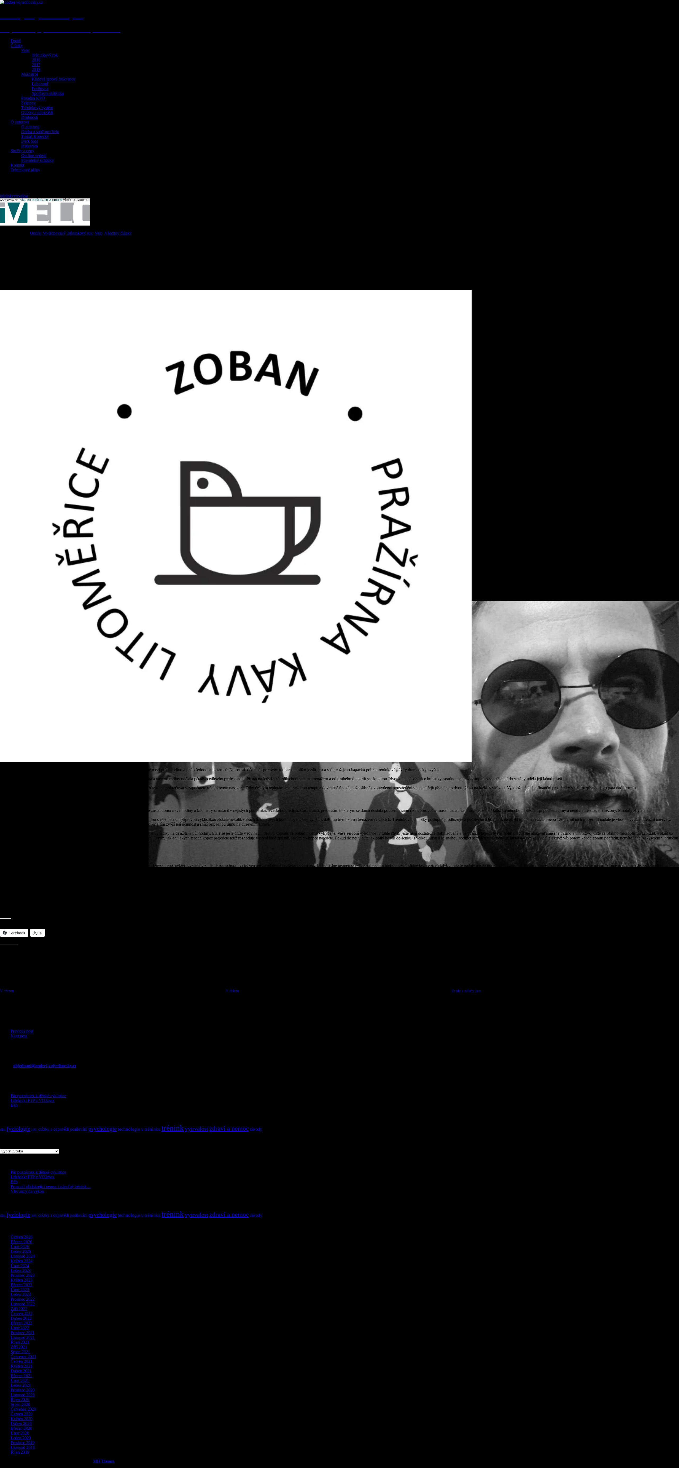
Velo (25, 50)
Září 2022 (19, 1308)
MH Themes (103, 1461)
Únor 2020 (20, 1433)
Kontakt (17, 165)
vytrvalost (20, 196)
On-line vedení (33, 155)
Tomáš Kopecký (35, 136)
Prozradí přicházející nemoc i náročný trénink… (51, 1186)
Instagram (29, 146)
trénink (6, 196)
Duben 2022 (21, 1318)
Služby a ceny (22, 151)
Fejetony (28, 103)
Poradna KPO (33, 98)
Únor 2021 (20, 1380)
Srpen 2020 (20, 1404)
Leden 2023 (21, 1294)
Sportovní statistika (48, 93)
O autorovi (20, 122)
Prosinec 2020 (22, 1390)
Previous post (22, 1031)
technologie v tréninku (139, 1129)
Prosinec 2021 (22, 1332)
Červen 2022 (21, 1313)
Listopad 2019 (23, 1447)
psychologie (102, 1129)
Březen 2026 (21, 1242)
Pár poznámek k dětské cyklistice (38, 1095)
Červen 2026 (21, 1237)
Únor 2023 (20, 1289)
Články (17, 45)
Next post (19, 1036)
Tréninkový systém (37, 107)
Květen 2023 (21, 1280)
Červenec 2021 (23, 1356)
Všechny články (118, 233)
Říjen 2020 (20, 1399)
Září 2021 (19, 1347)
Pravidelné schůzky (37, 160)
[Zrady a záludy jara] (564, 1004)
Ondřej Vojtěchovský (48, 233)
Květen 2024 (21, 1261)
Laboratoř (40, 84)
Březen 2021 (21, 1375)
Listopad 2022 (23, 1304)
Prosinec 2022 (22, 1299)
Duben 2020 (21, 1423)
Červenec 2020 (23, 1409)
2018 (36, 69)
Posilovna (40, 88)
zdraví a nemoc (229, 1128)
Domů (16, 41)
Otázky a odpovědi (37, 112)
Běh (14, 1105)
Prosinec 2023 (22, 1275)
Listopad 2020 (23, 1395)
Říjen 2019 (20, 1452)
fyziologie (18, 1129)
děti (3, 1129)
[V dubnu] (338, 1004)
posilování (78, 1129)
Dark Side (29, 141)
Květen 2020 (21, 1418)
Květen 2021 (21, 1366)
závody (256, 1129)
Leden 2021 (21, 1385)
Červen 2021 (21, 1361)
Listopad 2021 (23, 1337)
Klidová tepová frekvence (53, 79)
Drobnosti (29, 117)
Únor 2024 (20, 1265)
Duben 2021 (21, 1371)
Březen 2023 (21, 1285)
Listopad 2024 (23, 1256)
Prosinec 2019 (22, 1442)
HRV (34, 1129)
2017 (36, 64)
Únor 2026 (20, 1246)
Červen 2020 (21, 1414)
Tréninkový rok (45, 55)
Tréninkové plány (25, 170)
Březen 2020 (21, 1428)
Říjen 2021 (20, 1342)
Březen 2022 (21, 1323)
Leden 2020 (21, 1438)
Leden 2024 (21, 1270)
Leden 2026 (21, 1251)
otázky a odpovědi (53, 1129)
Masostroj (29, 74)
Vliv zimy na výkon (27, 1191)
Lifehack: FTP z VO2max (32, 1100)
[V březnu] (113, 1004)
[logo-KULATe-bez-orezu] (236, 760)
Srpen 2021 (20, 1352)
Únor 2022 (20, 1328)
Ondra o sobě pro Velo (40, 131)
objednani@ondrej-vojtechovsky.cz (44, 1065)
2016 (36, 60)
